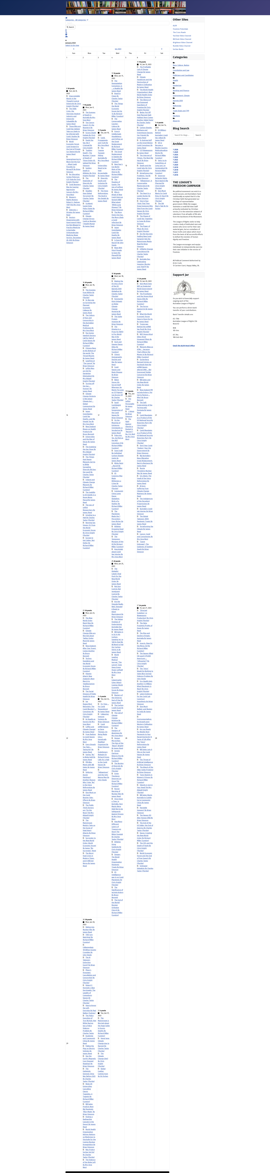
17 (98, 415)
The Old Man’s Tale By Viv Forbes (161, 206)
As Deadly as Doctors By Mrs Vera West (89, 721)
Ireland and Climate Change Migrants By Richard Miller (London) (89, 485)
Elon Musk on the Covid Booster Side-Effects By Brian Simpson (89, 798)
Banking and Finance (181, 91)
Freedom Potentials (180, 29)
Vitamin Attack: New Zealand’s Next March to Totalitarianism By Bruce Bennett (88, 681)
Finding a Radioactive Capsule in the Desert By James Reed (89, 1122)
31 (104, 1043)
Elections (176, 116)
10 (103, 165)
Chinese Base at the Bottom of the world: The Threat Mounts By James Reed (89, 353)
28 (156, 738)
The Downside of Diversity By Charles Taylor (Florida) (88, 183)
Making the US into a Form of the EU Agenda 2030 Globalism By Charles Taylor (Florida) (117, 288)
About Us (176, 121)
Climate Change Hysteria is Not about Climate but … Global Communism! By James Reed (89, 401)
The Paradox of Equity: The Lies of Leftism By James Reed (117, 184)
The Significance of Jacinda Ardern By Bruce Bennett (117, 892)
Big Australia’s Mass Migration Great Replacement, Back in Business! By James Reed (145, 461)
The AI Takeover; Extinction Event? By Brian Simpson (89, 962)
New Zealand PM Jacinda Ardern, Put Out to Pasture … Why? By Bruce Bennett (145, 395)
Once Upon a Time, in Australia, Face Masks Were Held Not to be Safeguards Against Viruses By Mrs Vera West (118, 809)
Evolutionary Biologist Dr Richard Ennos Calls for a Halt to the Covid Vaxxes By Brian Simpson (103, 759)
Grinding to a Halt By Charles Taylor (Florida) (89, 517)
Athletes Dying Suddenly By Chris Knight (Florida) (116, 847)
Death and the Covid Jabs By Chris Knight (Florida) (144, 168)
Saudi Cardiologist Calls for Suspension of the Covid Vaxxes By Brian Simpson (117, 410)
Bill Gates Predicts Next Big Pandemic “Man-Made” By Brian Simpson (89, 1109)
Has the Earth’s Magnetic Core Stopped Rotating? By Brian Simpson (89, 1061)
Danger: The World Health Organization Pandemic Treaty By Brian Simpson (118, 862)
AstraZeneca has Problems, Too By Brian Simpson (145, 175)
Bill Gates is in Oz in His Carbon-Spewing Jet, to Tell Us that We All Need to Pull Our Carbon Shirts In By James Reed (117, 642)
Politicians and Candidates (183, 75)
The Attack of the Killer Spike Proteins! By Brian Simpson (145, 769)
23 (89, 738)
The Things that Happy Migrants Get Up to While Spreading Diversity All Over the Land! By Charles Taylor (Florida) (89, 467)
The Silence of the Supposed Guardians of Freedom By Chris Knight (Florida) (144, 105)
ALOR (175, 26)
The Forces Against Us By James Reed (145, 309)
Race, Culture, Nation (181, 65)
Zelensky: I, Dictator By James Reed (73, 212)
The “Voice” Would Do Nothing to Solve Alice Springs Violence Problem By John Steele (145, 674)
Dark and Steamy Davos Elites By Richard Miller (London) (117, 347)
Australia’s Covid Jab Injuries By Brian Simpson (145, 511)
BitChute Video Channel (182, 39)
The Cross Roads (179, 32)
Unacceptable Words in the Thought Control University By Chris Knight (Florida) (73, 101)
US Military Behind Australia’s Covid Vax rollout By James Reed (161, 135)
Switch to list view (72, 45)
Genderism (177, 86)
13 (145, 165)
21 (156, 415)
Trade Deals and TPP (181, 111)
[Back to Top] (266, 1169)
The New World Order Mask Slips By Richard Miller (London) (88, 623)
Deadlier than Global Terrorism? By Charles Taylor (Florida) (88, 196)
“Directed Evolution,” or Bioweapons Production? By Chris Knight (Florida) (145, 615)
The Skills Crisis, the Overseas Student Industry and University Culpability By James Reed (73, 116)
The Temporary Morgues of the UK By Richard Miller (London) (117, 542)
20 (145, 415)
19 (130, 415)
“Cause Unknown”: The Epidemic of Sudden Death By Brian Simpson (145, 547)
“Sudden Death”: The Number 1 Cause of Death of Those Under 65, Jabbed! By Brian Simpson (89, 158)
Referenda (177, 106)
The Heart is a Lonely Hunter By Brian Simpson (144, 195)
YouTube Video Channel (182, 36)
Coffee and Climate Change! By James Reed (89, 729)
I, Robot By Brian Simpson (129, 413)
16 (89, 415)
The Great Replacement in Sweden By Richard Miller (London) (117, 157)
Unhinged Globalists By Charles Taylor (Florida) (145, 868)
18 (118, 415)
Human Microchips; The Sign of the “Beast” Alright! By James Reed (117, 743)
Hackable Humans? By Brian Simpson (144, 810)
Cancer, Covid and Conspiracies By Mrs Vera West (145, 536)
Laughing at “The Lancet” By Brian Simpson (89, 363)
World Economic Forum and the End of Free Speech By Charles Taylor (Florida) (144, 858)
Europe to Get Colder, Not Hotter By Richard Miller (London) (88, 543)
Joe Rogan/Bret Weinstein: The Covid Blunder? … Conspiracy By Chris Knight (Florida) (89, 709)
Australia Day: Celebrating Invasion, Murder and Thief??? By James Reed (143, 264)
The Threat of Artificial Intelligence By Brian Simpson (145, 762)
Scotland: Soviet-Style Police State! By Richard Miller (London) (89, 209)
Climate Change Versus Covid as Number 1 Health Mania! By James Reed (89, 221)
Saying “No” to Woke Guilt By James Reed (89, 757)
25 (118, 738)
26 (126, 738)
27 (145, 738)
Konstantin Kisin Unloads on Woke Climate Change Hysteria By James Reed (117, 306)
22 (67, 738)
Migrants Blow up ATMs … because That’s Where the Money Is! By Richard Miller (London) (145, 352)
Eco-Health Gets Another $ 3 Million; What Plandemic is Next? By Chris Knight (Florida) (144, 686)
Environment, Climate (181, 96)
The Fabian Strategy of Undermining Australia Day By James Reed (117, 624)
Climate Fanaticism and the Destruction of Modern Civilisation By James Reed (144, 82)
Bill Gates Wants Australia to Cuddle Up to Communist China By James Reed (144, 800)
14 (161, 166)
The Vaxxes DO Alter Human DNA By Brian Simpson (145, 817)
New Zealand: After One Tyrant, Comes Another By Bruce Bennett (89, 651)
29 (67, 1043)
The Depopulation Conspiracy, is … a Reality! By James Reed (117, 86)
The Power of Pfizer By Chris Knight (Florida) (143, 228)
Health (175, 80)
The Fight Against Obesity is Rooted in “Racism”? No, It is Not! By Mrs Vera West (130, 429)
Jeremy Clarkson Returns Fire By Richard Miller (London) (117, 756)
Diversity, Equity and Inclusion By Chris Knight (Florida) (103, 183)
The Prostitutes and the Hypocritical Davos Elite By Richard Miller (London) (145, 299)
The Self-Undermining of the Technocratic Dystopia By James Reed (144, 408)
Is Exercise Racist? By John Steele (117, 242)
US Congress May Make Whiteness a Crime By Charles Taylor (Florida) (117, 481)
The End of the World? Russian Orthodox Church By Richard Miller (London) (117, 907)
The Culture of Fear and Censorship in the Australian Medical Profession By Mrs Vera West (88, 323)
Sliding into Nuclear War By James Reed (89, 929)
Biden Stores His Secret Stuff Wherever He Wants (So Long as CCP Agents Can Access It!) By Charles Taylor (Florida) (118, 390)
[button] (117, 32)
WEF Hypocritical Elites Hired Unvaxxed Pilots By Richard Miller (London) (145, 339)
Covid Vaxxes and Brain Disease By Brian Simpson (117, 372)
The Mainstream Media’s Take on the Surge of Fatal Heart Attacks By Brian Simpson (89, 828)
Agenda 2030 (178, 101)
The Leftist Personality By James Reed (129, 404)
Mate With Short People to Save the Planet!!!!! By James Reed (117, 253)
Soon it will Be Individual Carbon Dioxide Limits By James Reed (118, 456)
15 (67, 415)
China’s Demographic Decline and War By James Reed (117, 360)
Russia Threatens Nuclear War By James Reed (144, 470)
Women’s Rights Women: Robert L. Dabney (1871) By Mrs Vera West (73, 202)
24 (103, 738)
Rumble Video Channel (181, 46)
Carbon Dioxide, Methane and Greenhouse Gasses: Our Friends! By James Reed (145, 133)
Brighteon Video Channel (182, 43)
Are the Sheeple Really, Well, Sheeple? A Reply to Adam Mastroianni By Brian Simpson (117, 609)
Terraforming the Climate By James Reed (145, 529)
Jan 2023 (118, 49)
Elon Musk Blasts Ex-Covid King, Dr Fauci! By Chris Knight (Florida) (161, 196)
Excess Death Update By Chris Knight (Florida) (89, 135)
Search (71, 27)
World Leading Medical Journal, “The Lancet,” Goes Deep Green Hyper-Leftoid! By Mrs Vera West (117, 665)
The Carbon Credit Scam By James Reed (117, 707)
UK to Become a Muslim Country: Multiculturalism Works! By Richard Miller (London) (161, 150)
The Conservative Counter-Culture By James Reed (117, 124)
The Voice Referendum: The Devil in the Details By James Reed (103, 196)
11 (118, 165)
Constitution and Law (181, 70)
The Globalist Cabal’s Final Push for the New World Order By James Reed (116, 576)
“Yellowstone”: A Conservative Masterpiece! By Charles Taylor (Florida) (144, 186)
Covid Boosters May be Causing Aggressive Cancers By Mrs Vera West (73, 190)
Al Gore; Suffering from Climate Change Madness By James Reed (144, 491)
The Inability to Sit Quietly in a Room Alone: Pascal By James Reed (89, 497)
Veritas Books (178, 49)
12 (126, 166)
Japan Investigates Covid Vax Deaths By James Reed (116, 233)
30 (89, 1043)
